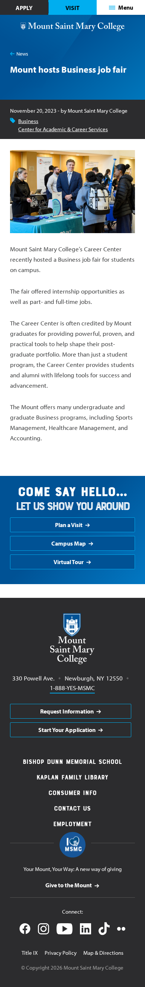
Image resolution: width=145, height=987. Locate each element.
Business (28, 121)
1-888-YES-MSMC (72, 687)
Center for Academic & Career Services (63, 129)
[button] (121, 7)
